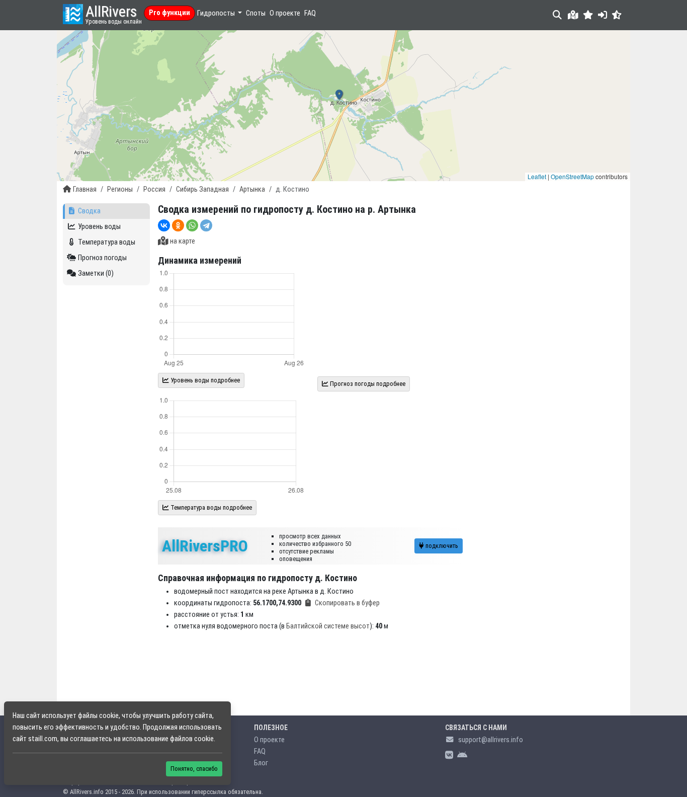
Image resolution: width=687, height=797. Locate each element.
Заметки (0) (96, 273)
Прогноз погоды (102, 258)
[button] (588, 15)
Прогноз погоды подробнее (366, 383)
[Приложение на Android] (462, 755)
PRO (205, 545)
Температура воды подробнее (210, 507)
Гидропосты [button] (216, 13)
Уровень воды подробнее (204, 380)
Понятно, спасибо (194, 768)
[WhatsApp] (192, 225)
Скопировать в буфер (347, 603)
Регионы (120, 189)
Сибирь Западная (202, 189)
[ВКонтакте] (164, 225)
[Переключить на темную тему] (617, 15)
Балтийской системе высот (328, 626)
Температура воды (106, 242)
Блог (261, 763)
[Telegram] (206, 225)
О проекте (285, 13)
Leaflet (537, 176)
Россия (154, 189)
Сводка (89, 211)
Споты (256, 13)
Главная (85, 189)
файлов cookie (192, 739)
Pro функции (169, 13)
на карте (182, 241)
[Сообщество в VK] (449, 755)
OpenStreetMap (572, 176)
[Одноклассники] (178, 225)
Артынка (252, 189)
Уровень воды (99, 226)
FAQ (310, 13)
